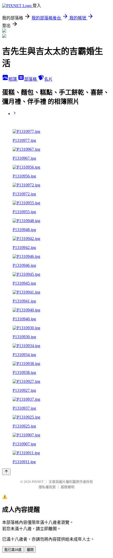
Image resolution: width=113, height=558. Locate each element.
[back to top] (6, 471)
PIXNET (38, 482)
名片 (48, 79)
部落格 (31, 79)
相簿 (13, 79)
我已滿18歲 (13, 550)
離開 (30, 550)
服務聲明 (67, 487)
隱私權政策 (47, 487)
